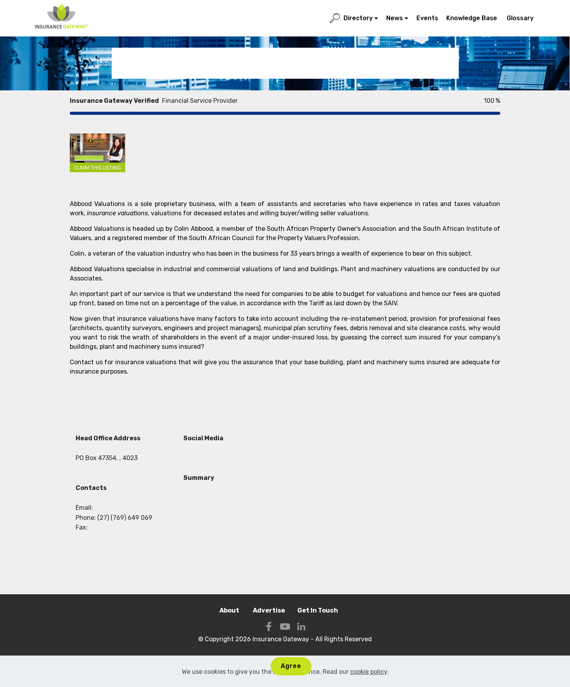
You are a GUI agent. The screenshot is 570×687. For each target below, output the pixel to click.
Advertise (269, 610)
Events (427, 18)
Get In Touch (317, 610)
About (229, 610)
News (394, 18)
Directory (358, 18)
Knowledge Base (472, 18)
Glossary (521, 18)
